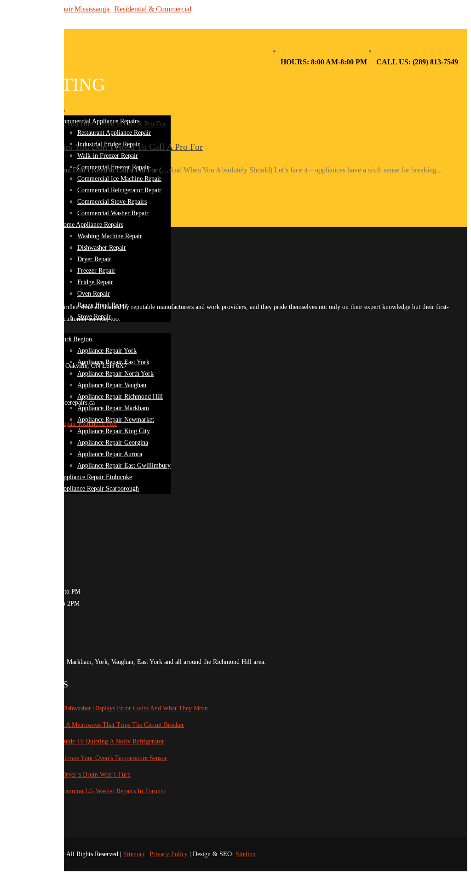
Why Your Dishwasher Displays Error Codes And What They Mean (120, 708)
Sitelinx (246, 854)
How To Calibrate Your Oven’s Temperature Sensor (100, 758)
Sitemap (133, 854)
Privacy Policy (168, 854)
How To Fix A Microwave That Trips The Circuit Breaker (108, 724)
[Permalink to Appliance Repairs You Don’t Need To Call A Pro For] (85, 124)
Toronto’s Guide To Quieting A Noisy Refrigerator (98, 741)
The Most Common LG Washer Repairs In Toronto (99, 791)
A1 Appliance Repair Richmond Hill (69, 423)
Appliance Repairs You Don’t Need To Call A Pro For (103, 147)
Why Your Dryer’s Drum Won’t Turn (82, 774)
